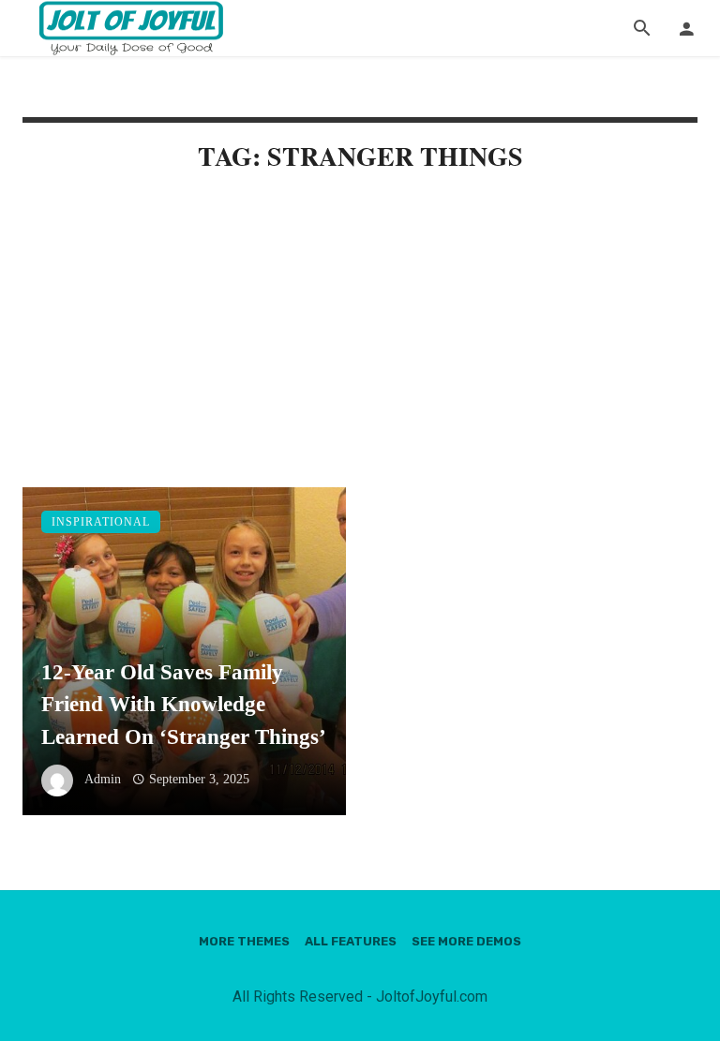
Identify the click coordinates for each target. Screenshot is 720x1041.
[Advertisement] (360, 348)
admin (102, 779)
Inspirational (101, 521)
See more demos (466, 941)
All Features (351, 941)
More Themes (244, 941)
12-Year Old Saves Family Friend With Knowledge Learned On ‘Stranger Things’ (183, 704)
